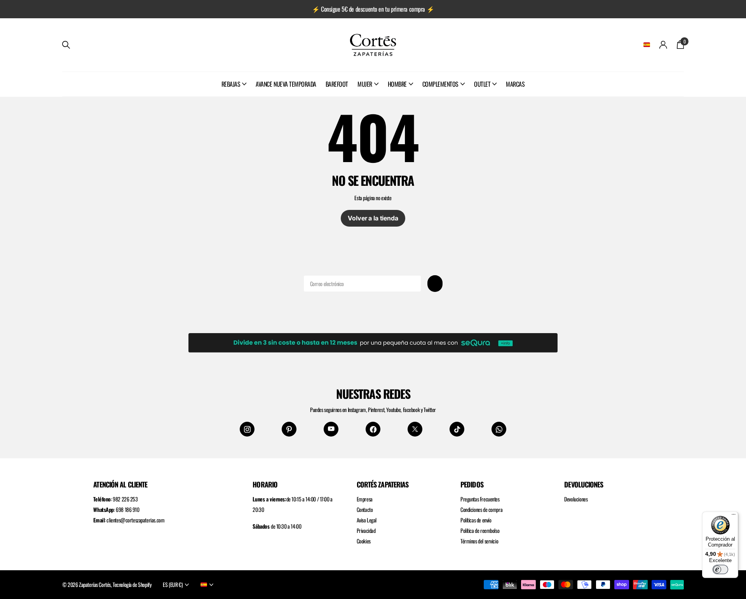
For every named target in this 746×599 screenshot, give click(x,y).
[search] (66, 45)
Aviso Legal (366, 520)
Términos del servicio (479, 541)
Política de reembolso (479, 530)
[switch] (720, 569)
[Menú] (733, 516)
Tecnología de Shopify (132, 584)
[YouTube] (331, 429)
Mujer (364, 84)
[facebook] (373, 429)
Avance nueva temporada (286, 84)
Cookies (364, 541)
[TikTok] (457, 429)
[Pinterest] (289, 429)
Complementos (440, 84)
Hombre (397, 84)
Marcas (515, 84)
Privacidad (366, 530)
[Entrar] (663, 45)
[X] (415, 429)
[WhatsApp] (499, 429)
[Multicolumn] (373, 341)
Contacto (365, 509)
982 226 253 (125, 499)
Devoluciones (575, 499)
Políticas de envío (475, 520)
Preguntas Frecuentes (480, 499)
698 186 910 (127, 509)
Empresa (365, 499)
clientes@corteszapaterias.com (135, 520)
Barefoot (337, 84)
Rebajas (231, 84)
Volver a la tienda (373, 218)
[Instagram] (247, 429)
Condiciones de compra (481, 509)
